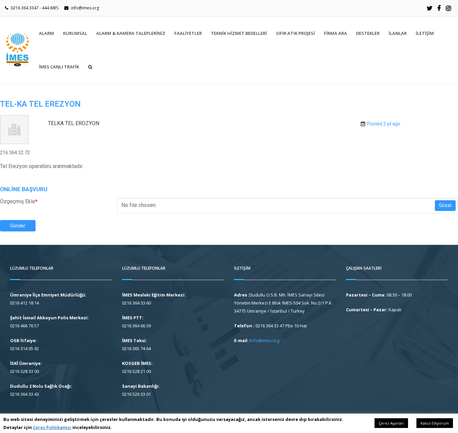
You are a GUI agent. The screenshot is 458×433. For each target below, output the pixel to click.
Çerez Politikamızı (52, 427)
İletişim (425, 33)
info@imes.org (85, 8)
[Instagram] (448, 8)
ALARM (46, 33)
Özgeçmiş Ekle (19, 201)
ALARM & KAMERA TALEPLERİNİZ (130, 33)
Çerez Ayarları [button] (391, 423)
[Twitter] (429, 8)
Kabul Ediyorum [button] (434, 423)
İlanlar (398, 33)
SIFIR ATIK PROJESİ (295, 33)
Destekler (368, 33)
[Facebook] (439, 8)
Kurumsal (75, 33)
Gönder (17, 225)
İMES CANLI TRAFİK (59, 67)
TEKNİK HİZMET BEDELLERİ (239, 33)
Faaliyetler (188, 33)
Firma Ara (335, 33)
